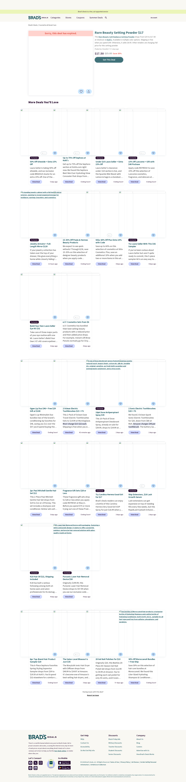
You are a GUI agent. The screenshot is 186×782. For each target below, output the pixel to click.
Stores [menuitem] (68, 17)
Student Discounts (115, 750)
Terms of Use (114, 762)
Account (154, 18)
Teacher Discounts (115, 747)
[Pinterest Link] (30, 768)
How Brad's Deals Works (145, 754)
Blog (138, 743)
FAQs (82, 739)
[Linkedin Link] (35, 768)
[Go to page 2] (43, 153)
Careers (139, 747)
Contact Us (85, 743)
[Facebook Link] (30, 763)
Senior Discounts (114, 754)
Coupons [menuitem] (80, 17)
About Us (139, 739)
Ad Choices (135, 762)
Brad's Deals (32, 25)
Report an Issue (93, 695)
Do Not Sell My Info (88, 750)
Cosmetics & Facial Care (47, 25)
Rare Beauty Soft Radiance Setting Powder (117, 37)
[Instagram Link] (40, 763)
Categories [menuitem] (55, 17)
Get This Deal (109, 59)
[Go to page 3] (45, 153)
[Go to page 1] (42, 153)
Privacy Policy (125, 762)
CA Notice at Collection (98, 765)
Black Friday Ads (114, 739)
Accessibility (85, 747)
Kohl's (109, 39)
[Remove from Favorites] (81, 91)
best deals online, (60, 751)
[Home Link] (39, 17)
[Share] (89, 91)
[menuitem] (96, 17)
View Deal (36, 182)
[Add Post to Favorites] (87, 153)
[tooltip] (81, 91)
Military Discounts (115, 743)
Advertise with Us (142, 750)
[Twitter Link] (35, 763)
